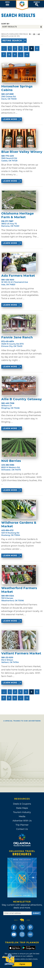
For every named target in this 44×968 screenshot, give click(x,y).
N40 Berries (11, 461)
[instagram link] (22, 934)
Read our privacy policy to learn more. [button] (22, 959)
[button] (7, 3)
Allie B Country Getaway (21, 399)
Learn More (10, 119)
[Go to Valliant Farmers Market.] (18, 640)
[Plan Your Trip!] (8, 959)
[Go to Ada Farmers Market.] (18, 262)
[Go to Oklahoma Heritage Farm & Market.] (18, 200)
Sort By (5, 24)
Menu (7, 2)
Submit (36, 913)
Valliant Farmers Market (21, 653)
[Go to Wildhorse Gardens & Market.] (18, 509)
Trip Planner (22, 825)
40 (39, 34)
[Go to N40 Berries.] (18, 447)
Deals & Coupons (22, 804)
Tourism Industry (22, 812)
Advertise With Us (22, 820)
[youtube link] (14, 934)
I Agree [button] (22, 964)
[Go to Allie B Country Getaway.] (18, 386)
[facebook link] (14, 927)
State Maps (22, 808)
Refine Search (12, 40)
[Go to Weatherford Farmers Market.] (18, 575)
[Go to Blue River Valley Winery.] (18, 138)
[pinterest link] (30, 927)
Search (37, 2)
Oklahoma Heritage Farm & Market (17, 215)
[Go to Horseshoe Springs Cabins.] (18, 73)
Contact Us (22, 829)
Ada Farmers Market (18, 275)
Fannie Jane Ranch (17, 337)
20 (34, 34)
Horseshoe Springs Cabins (17, 88)
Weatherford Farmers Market (19, 590)
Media (22, 816)
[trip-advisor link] (30, 934)
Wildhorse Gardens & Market (18, 524)
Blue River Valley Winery (21, 152)
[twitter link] (22, 927)
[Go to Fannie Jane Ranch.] (18, 324)
